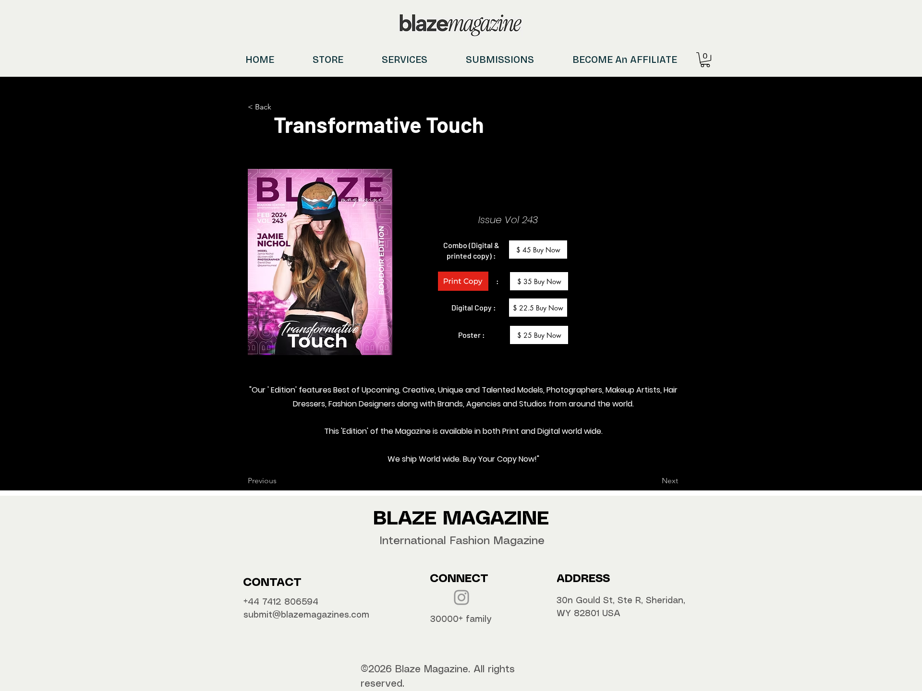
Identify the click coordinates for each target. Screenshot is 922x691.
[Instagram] (461, 597)
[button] (705, 59)
